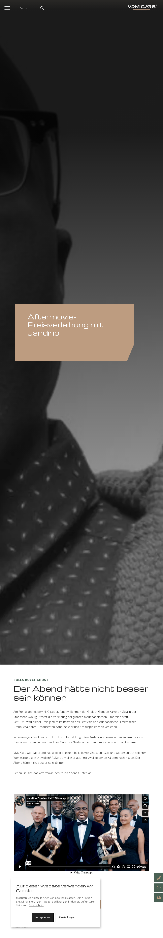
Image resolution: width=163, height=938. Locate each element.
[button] (42, 8)
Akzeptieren (42, 917)
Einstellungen (67, 917)
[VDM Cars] (141, 8)
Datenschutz (36, 905)
